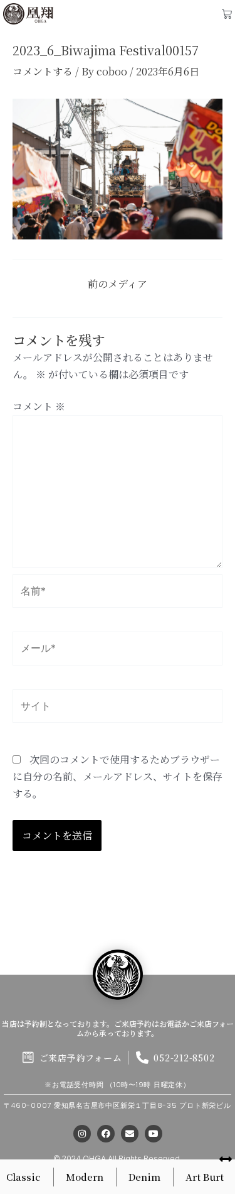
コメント (39, 406)
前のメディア (117, 284)
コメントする (43, 71)
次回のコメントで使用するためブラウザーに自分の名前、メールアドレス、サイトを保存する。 (117, 776)
